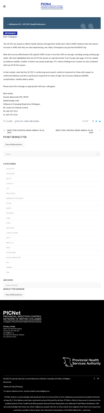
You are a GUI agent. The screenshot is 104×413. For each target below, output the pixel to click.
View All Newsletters (13, 144)
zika (8, 272)
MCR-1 (8, 238)
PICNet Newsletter (13, 257)
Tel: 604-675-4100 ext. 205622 (13, 335)
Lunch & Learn (12, 233)
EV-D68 (8, 203)
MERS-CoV (10, 243)
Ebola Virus (10, 193)
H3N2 (26, 121)
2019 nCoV (10, 169)
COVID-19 (9, 183)
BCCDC (20, 121)
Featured (10, 213)
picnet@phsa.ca (8, 333)
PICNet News (11, 253)
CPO (7, 188)
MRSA (8, 248)
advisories (10, 174)
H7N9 (8, 223)
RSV (7, 262)
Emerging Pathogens (14, 198)
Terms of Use (9, 386)
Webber (9, 267)
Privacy (19, 386)
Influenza (34, 121)
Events (8, 208)
